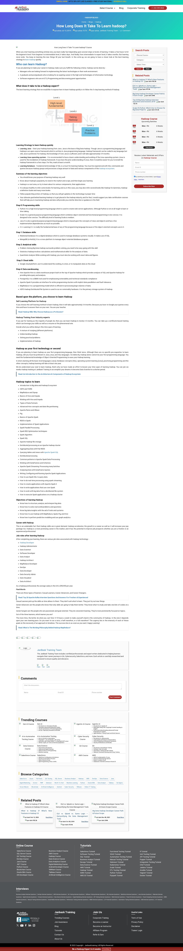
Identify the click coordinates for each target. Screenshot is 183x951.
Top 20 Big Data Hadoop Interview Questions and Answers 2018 (146, 101)
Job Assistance (61, 922)
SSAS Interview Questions (118, 897)
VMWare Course (55, 870)
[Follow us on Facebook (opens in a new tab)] (26, 926)
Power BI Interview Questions (133, 897)
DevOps (94, 778)
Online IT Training (90, 787)
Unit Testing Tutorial (148, 854)
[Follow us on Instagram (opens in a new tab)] (33, 926)
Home (84, 22)
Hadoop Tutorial (86, 870)
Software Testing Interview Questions (95, 894)
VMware (79, 787)
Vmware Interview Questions (45, 897)
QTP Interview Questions (110, 899)
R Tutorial (143, 851)
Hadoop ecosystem (106, 169)
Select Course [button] (106, 8)
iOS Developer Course (25, 875)
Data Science (104, 778)
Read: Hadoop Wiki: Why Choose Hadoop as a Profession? (40, 312)
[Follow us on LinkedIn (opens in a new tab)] (29, 926)
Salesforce (23, 778)
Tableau (111, 783)
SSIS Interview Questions (147, 899)
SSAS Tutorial (115, 854)
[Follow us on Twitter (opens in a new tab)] (18, 926)
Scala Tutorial (115, 867)
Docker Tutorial (146, 875)
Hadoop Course (55, 856)
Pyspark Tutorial (116, 875)
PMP (41, 783)
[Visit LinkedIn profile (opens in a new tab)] (48, 666)
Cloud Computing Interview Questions (153, 897)
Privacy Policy (137, 922)
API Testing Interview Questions (102, 897)
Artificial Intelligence (47, 787)
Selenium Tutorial (116, 862)
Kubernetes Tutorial (117, 865)
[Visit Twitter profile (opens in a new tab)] (43, 666)
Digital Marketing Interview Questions (82, 897)
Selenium (49, 783)
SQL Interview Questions (113, 894)
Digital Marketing (25, 783)
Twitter (23, 638)
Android (59, 787)
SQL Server (58, 778)
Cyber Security (69, 787)
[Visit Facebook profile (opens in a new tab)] (38, 666)
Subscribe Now (149, 186)
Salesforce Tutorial (87, 851)
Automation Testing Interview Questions (129, 899)
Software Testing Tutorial (90, 854)
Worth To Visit (59, 783)
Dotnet (35, 783)
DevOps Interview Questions (44, 894)
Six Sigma (119, 783)
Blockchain (35, 787)
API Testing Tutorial (147, 857)
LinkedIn (28, 638)
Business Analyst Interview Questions (26, 894)
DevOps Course (23, 859)
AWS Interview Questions (59, 894)
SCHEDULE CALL (120, 1)
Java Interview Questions (144, 894)
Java (112, 778)
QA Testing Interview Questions (76, 894)
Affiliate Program (100, 930)
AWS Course (53, 854)
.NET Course (21, 864)
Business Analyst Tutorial (90, 859)
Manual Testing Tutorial (119, 859)
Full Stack (39, 778)
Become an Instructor (102, 926)
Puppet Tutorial (146, 859)
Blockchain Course (24, 870)
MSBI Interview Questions (96, 899)
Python (82, 783)
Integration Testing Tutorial (150, 862)
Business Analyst (70, 778)
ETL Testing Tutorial (118, 870)
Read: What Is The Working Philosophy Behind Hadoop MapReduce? (44, 628)
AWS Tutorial (85, 867)
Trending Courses (62, 918)
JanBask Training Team (108, 31)
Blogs (91, 22)
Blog (121, 8)
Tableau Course (55, 872)
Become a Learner (100, 922)
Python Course (22, 867)
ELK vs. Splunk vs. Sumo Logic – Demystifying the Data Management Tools (72, 816)
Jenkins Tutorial (146, 867)
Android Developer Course (59, 867)
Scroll (179, 941)
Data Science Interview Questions (62, 897)
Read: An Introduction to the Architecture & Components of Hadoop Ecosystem (49, 374)
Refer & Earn (98, 934)
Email (39, 638)
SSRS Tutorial (85, 873)
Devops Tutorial (86, 862)
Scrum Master (24, 787)
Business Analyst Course (58, 851)
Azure (31, 778)
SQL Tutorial (84, 857)
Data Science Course (57, 859)
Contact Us (59, 934)
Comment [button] (126, 31)
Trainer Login (136, 930)
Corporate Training (136, 8)
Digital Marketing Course (58, 864)
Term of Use (136, 918)
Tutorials (58, 930)
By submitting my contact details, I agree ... (147, 178)
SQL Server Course (24, 854)
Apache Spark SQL (51, 452)
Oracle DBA (91, 783)
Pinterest (34, 638)
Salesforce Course (24, 851)
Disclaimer (135, 926)
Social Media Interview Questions (56, 899)
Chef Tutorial (145, 865)
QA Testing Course (24, 856)
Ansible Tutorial (146, 870)
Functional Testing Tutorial (120, 851)
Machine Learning (72, 783)
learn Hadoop (30, 60)
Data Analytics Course (57, 862)
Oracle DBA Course (24, 872)
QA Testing (48, 778)
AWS (87, 778)
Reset (147, 69)
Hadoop (98, 22)
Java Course (21, 862)
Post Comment (115, 697)
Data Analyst (102, 783)
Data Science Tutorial (88, 865)
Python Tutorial (116, 873)
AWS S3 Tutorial (86, 875)
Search (138, 69)
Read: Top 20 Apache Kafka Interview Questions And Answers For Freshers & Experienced (53, 597)
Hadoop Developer (27, 543)
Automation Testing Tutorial (121, 857)
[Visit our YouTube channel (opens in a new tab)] (21, 926)
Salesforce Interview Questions (129, 894)
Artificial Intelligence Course (59, 875)
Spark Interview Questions (29, 897)
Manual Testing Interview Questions (37, 899)
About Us (58, 939)
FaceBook (18, 638)
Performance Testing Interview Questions (77, 899)
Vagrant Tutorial (146, 873)
